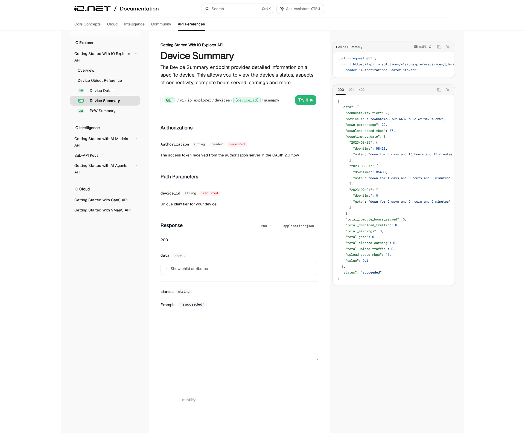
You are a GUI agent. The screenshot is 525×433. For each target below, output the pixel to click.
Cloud (112, 24)
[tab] (341, 89)
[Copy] (288, 100)
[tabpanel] (393, 190)
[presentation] (393, 64)
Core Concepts (87, 24)
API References (191, 24)
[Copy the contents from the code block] (439, 47)
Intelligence (134, 24)
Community (161, 24)
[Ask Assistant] (447, 47)
